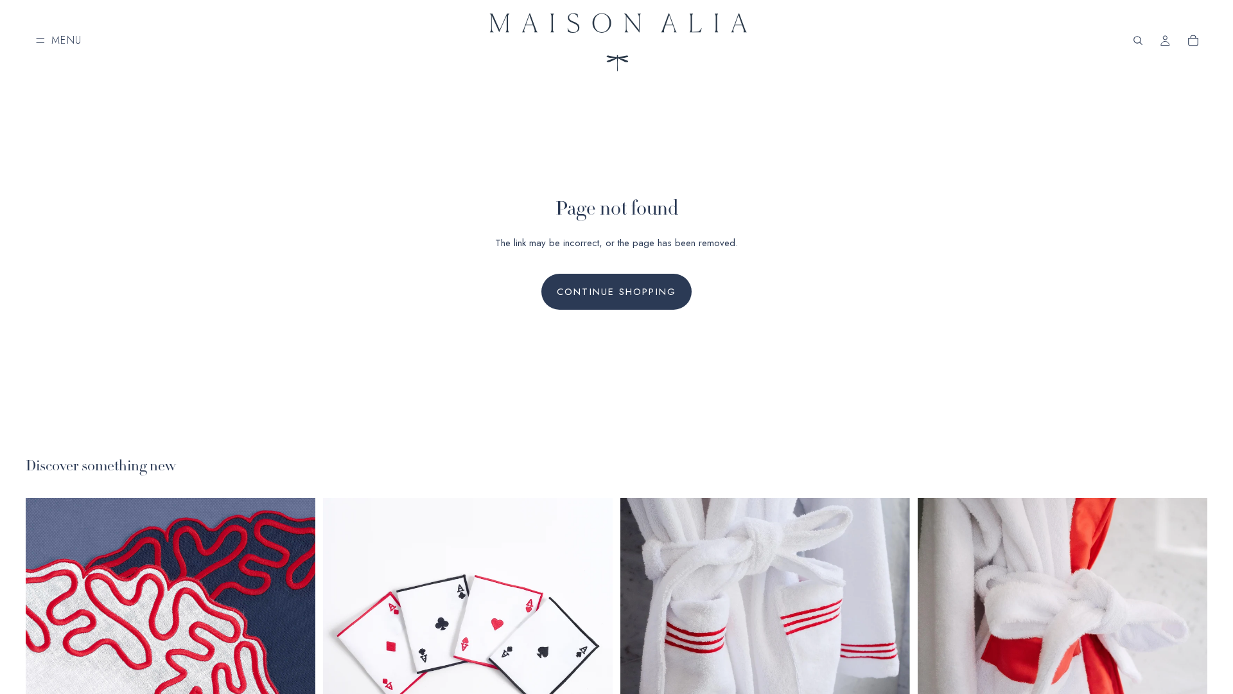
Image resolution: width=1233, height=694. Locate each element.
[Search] (1138, 40)
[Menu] (59, 40)
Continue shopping (616, 292)
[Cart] (1193, 40)
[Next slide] (296, 642)
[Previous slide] (45, 642)
